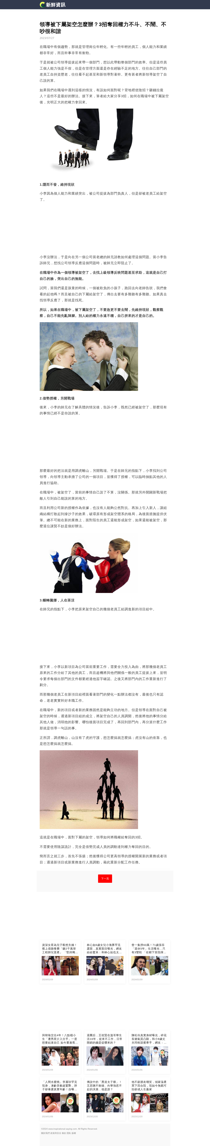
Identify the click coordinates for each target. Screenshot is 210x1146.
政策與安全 (55, 1133)
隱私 (69, 1133)
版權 (74, 1133)
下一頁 (105, 878)
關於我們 (45, 1133)
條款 (64, 1133)
